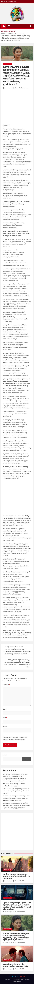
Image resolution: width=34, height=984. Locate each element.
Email (5, 718)
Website (5, 726)
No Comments (25, 88)
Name (5, 709)
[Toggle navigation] (8, 26)
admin (16, 88)
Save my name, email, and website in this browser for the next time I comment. (15, 738)
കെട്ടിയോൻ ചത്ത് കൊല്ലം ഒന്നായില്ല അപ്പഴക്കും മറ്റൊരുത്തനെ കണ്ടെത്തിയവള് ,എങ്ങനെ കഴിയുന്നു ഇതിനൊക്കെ (16, 805)
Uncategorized (7, 64)
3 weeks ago (8, 881)
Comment (6, 684)
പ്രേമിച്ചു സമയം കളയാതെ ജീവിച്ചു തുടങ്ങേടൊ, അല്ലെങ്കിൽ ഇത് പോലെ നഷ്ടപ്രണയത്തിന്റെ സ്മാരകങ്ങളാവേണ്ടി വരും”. (16, 663)
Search (5, 755)
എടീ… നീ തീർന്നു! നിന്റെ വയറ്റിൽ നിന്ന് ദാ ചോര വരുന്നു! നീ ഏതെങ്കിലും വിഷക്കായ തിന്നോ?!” (16, 791)
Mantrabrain (17, 981)
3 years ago (7, 88)
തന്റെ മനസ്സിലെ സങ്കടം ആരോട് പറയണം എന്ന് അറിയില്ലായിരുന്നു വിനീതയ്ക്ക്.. (16, 876)
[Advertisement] (17, 107)
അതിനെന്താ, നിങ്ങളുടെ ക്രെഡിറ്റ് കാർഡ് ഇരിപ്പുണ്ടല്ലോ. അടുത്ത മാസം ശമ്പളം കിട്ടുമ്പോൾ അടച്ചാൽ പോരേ (16, 798)
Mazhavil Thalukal (20, 881)
